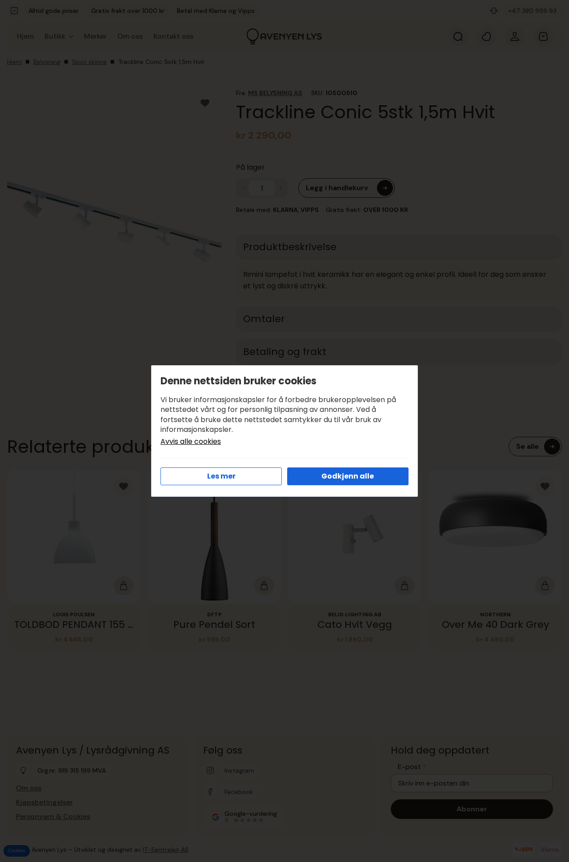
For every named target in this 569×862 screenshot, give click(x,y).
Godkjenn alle (347, 476)
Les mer (221, 476)
